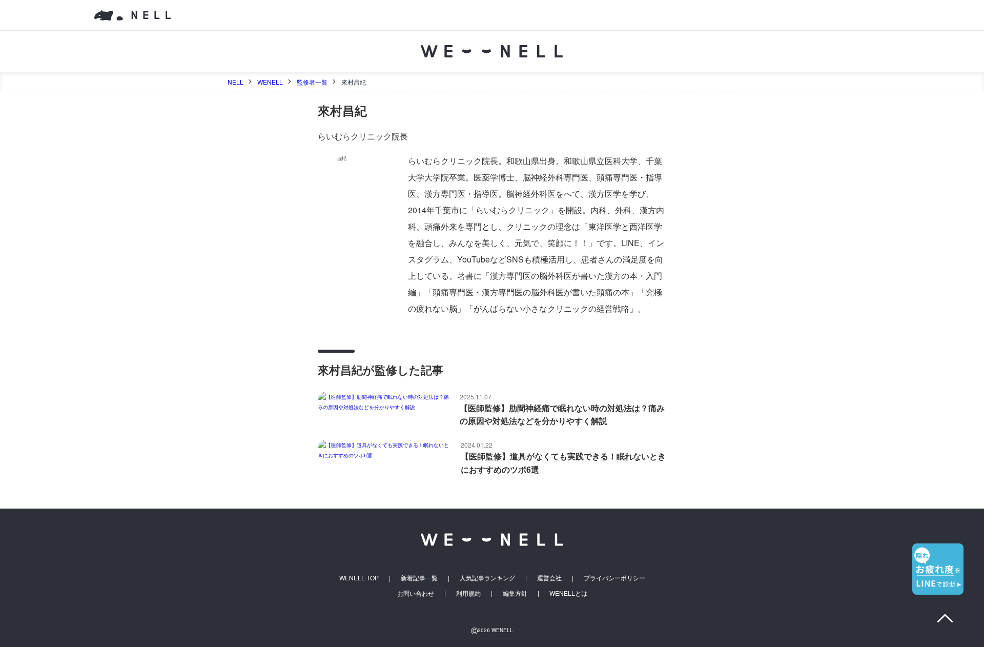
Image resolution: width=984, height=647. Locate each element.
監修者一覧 (312, 81)
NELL (235, 81)
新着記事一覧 (419, 577)
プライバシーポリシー (614, 577)
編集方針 (515, 593)
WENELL (270, 81)
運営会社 (549, 577)
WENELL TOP (359, 577)
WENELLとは (568, 593)
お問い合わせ (415, 593)
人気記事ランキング (487, 577)
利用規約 (468, 593)
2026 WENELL (492, 630)
